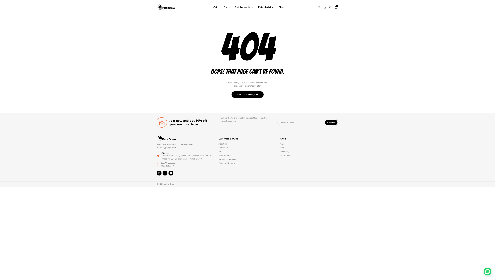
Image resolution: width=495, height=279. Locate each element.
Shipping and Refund (227, 159)
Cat (281, 144)
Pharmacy (285, 151)
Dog (282, 147)
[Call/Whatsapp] (158, 164)
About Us (222, 144)
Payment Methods (226, 163)
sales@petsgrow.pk (167, 147)
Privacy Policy (224, 155)
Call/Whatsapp (167, 163)
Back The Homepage (246, 94)
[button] (336, 7)
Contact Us (223, 147)
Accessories (285, 155)
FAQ (220, 151)
